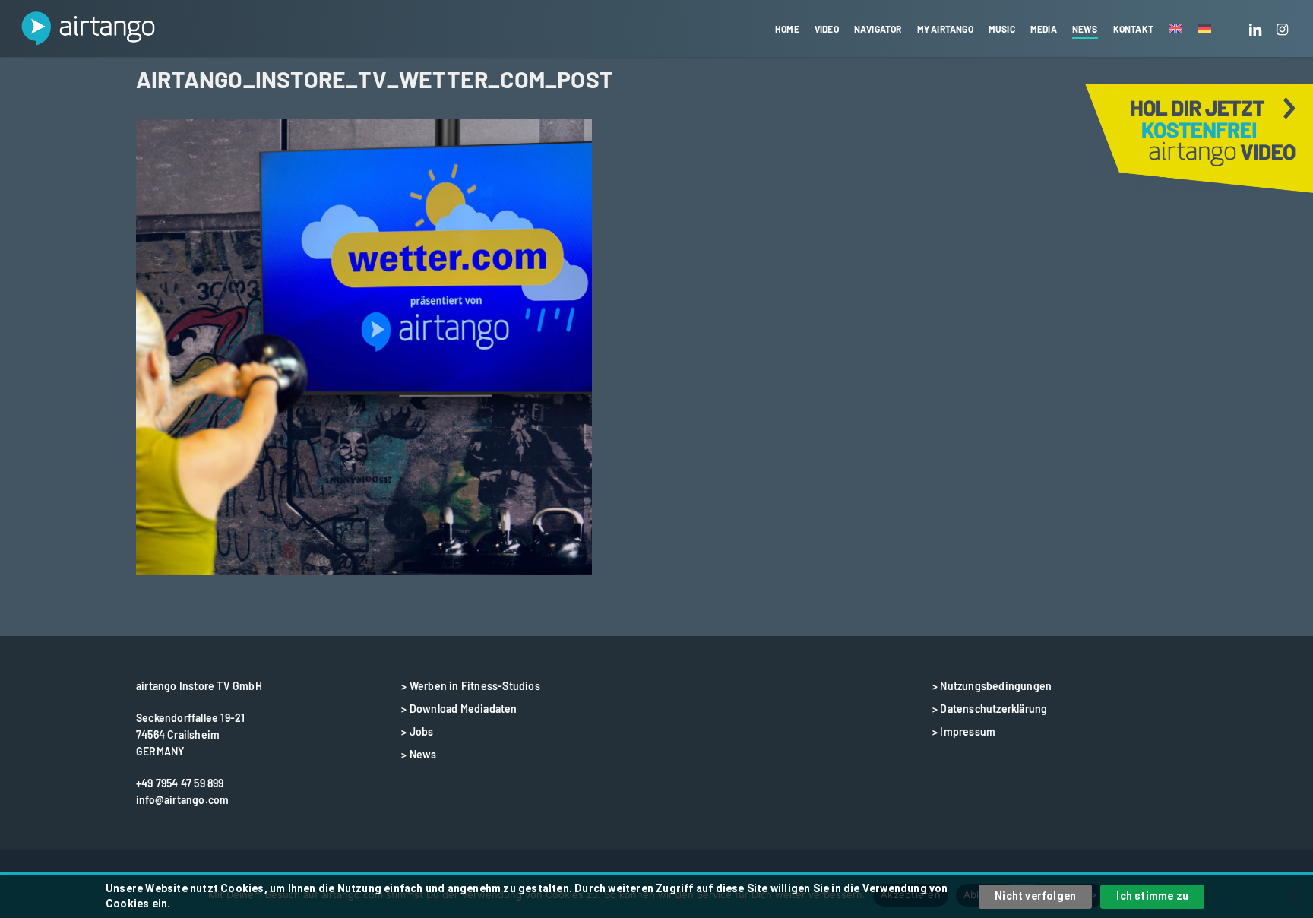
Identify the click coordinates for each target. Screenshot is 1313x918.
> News (418, 754)
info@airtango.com (182, 799)
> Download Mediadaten (459, 708)
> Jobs (417, 731)
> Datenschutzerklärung (989, 708)
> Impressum (963, 731)
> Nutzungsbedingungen (992, 685)
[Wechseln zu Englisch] (1175, 29)
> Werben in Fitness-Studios (470, 685)
